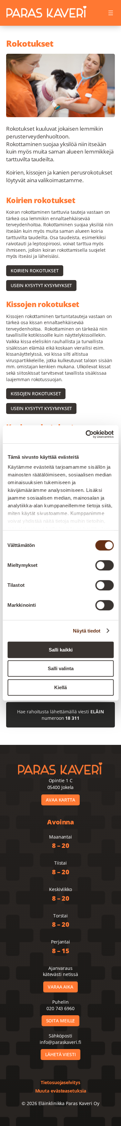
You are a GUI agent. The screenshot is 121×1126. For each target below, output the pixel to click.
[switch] (104, 565)
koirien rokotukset (35, 270)
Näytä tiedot (86, 630)
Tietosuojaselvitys (60, 1082)
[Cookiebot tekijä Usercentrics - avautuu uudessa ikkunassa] (86, 434)
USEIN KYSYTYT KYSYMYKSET (41, 285)
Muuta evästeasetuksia (60, 1091)
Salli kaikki (61, 649)
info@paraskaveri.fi (60, 1042)
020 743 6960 (60, 1008)
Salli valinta (61, 668)
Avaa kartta (60, 800)
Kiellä (60, 687)
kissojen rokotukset (36, 393)
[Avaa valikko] (111, 13)
